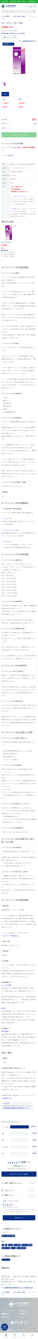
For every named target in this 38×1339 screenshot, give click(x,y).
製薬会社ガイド (6, 1314)
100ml (5, 94)
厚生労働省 (5, 1031)
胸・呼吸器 (17, 1245)
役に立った (19, 1218)
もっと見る (31, 1183)
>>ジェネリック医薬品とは (10, 936)
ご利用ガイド (23, 1314)
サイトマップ (28, 1331)
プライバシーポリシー (21, 1329)
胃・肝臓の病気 (21, 1248)
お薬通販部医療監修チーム (29, 41)
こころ (13, 1248)
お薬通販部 (7, 16)
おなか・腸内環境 (27, 1245)
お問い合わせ (6, 1317)
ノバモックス (7, 518)
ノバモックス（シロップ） (19, 196)
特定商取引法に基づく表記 (13, 1331)
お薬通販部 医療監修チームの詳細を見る (18, 1287)
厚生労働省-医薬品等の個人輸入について (16, 1108)
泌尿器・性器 (6, 1248)
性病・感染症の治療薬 (19, 16)
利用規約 (9, 1329)
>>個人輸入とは (7, 1098)
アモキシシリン (16, 209)
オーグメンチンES (6, 242)
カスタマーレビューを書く (19, 1174)
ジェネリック (6, 1259)
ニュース (22, 1317)
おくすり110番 (6, 985)
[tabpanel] (19, 63)
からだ (10, 1245)
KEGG (4, 1008)
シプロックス (7, 541)
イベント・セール (7, 1310)
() (17, 33)
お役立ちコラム (24, 1310)
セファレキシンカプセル (11, 530)
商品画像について (8, 44)
